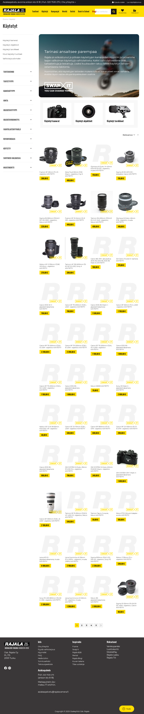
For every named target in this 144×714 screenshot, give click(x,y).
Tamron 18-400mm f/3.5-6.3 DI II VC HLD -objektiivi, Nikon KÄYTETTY (101, 220)
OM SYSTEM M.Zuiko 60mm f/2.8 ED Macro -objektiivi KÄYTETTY (102, 469)
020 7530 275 (48, 675)
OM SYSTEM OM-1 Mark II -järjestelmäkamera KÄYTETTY (126, 475)
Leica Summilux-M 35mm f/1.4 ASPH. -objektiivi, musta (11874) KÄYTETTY (76, 559)
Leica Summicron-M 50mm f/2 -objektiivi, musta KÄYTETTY (75, 600)
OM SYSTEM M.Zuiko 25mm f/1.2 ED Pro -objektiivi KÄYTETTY (76, 469)
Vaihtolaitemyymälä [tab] (12, 129)
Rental (75, 655)
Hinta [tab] (5, 100)
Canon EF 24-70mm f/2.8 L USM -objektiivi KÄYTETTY (75, 428)
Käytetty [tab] (7, 148)
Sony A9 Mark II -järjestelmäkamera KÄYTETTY (123, 388)
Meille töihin (43, 658)
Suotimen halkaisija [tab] (12, 158)
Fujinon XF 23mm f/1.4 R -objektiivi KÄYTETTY (49, 173)
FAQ (40, 655)
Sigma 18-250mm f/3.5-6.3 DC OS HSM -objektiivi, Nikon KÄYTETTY (49, 220)
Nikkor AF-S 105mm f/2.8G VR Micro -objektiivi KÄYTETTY (50, 266)
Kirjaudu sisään (119, 2)
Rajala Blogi (77, 658)
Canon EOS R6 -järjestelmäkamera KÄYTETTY (47, 469)
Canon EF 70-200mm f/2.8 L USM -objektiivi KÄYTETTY (75, 306)
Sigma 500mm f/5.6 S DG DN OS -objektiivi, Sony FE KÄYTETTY (101, 559)
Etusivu (5, 19)
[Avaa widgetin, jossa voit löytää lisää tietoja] (126, 709)
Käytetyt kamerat (10, 40)
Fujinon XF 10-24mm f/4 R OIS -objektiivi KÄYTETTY (75, 219)
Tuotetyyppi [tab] (8, 81)
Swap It (75, 649)
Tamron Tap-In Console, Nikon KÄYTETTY (100, 514)
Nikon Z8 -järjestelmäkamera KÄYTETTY (98, 600)
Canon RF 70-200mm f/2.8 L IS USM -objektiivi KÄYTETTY (50, 347)
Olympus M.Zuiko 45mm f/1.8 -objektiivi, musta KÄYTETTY (125, 220)
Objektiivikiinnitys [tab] (11, 119)
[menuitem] (35, 11)
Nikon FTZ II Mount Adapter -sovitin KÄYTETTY (127, 514)
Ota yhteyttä (43, 646)
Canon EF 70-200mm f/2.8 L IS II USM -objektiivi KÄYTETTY (101, 348)
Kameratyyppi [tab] (9, 90)
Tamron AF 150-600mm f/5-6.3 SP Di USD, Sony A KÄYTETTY (75, 266)
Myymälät (42, 652)
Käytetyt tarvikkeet (11, 49)
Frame (75, 646)
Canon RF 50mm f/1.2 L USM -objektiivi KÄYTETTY (127, 306)
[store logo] (15, 12)
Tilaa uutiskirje (78, 664)
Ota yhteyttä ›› (69, 2)
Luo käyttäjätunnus (134, 2)
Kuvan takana (78, 661)
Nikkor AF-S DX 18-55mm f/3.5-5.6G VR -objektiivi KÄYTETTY (49, 429)
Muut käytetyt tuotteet (12, 54)
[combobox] (103, 11)
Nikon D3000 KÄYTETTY (100, 386)
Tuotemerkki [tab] (8, 71)
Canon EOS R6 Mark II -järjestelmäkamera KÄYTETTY (99, 307)
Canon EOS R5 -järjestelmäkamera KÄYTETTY (123, 348)
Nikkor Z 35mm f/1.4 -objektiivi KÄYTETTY (124, 558)
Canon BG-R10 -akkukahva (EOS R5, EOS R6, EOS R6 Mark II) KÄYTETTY (101, 261)
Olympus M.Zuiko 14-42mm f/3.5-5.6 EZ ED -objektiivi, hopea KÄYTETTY (101, 169)
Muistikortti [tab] (8, 167)
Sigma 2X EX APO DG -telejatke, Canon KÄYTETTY (126, 173)
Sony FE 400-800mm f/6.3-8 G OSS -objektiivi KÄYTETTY (50, 599)
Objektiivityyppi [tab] (10, 110)
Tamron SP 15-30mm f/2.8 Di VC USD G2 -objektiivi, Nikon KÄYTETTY (76, 515)
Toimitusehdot (44, 661)
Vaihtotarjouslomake (11, 59)
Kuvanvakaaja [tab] (9, 138)
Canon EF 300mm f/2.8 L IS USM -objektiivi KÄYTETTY (50, 520)
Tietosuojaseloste (45, 664)
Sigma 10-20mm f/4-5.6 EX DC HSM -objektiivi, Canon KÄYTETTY (126, 605)
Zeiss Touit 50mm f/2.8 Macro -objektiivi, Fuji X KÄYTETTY (74, 174)
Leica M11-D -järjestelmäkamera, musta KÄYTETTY (49, 559)
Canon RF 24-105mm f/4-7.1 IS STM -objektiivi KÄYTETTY (127, 428)
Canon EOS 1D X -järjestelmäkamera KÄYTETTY (47, 307)
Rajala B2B (76, 652)
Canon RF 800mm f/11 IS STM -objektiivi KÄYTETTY (100, 428)
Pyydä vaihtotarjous (46, 649)
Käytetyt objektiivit (11, 45)
